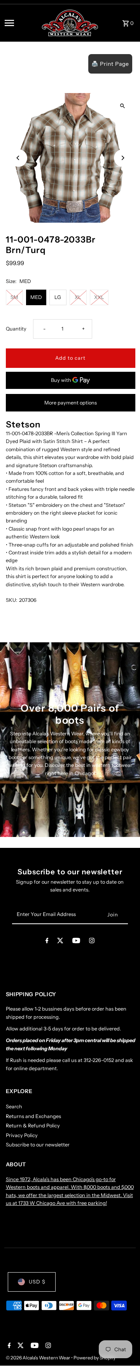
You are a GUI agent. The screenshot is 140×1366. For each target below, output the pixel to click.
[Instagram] (91, 942)
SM (14, 297)
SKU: (11, 600)
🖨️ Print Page (110, 63)
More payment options (70, 403)
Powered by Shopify (95, 1358)
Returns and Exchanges (33, 1116)
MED (36, 297)
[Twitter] (60, 942)
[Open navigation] (20, 23)
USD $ (37, 1282)
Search (14, 1106)
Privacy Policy (22, 1135)
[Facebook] (47, 942)
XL (78, 297)
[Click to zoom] (122, 105)
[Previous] (18, 158)
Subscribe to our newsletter (38, 1145)
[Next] (122, 158)
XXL (99, 297)
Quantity (16, 329)
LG (57, 297)
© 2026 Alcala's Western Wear (38, 1358)
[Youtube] (76, 942)
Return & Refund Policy (33, 1126)
